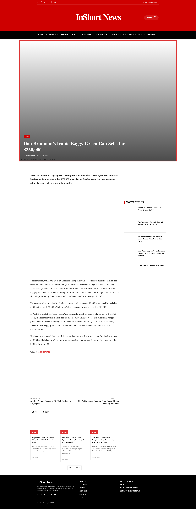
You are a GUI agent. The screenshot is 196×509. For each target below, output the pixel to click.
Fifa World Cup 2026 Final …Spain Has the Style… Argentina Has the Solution (74, 440)
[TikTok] (48, 2)
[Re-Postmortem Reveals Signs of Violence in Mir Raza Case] (130, 225)
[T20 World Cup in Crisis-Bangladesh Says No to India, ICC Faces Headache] (104, 425)
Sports (27, 136)
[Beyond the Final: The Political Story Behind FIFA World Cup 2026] (44, 425)
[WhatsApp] (43, 168)
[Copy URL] (53, 168)
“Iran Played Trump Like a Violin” (151, 265)
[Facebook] (38, 2)
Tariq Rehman (30, 155)
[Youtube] (55, 2)
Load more (73, 467)
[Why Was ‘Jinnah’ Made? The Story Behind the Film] (130, 211)
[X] (51, 2)
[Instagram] (41, 2)
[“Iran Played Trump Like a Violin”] (130, 268)
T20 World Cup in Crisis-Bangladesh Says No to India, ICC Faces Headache (103, 440)
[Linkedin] (45, 2)
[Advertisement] (74, 375)
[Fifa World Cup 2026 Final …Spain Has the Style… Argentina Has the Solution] (74, 425)
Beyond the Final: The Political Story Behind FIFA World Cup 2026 (43, 440)
